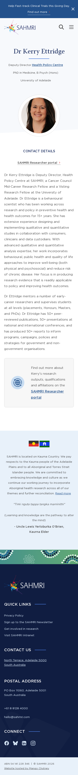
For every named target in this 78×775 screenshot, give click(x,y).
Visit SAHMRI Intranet (19, 635)
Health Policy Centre (47, 65)
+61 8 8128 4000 (16, 708)
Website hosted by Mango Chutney (26, 768)
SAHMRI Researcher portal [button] (37, 163)
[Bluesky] (15, 743)
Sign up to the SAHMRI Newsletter (28, 622)
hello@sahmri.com (17, 717)
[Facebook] (6, 743)
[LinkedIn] (24, 743)
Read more (63, 493)
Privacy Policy (14, 615)
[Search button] (61, 27)
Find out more (37, 12)
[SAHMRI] (19, 27)
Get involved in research (21, 628)
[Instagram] (32, 743)
